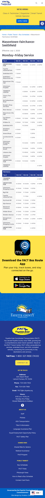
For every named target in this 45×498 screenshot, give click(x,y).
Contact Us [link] (22, 363)
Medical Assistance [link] (22, 451)
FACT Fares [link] (23, 469)
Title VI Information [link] (22, 425)
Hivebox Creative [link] (28, 495)
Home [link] (4, 34)
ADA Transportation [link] (22, 421)
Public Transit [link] (12, 34)
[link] (42, 23)
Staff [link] (22, 414)
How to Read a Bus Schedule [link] (22, 476)
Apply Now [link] (22, 21)
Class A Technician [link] (11, 13)
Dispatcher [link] (25, 13)
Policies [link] (22, 417)
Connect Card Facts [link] (23, 480)
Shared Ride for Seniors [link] (22, 447)
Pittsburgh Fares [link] (22, 472)
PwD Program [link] (22, 454)
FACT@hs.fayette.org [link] (25, 390)
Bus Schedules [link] (24, 34)
